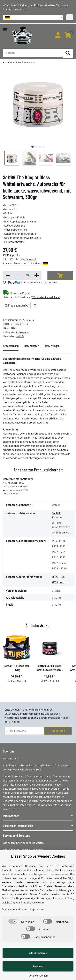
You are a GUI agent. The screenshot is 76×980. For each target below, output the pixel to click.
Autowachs (22, 332)
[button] (57, 35)
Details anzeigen (38, 975)
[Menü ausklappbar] (5, 28)
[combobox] (33, 17)
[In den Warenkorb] (60, 275)
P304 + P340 (59, 568)
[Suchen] (68, 53)
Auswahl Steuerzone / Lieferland (22, 263)
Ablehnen (38, 966)
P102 (55, 540)
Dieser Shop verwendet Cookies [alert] (38, 856)
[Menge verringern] (7, 275)
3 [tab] (40, 147)
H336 (55, 582)
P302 (55, 551)
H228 (55, 576)
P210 (62, 540)
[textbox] (33, 17)
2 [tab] (36, 147)
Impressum (37, 909)
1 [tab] (32, 147)
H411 (62, 582)
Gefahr (56, 504)
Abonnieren (58, 730)
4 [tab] (43, 147)
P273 (55, 546)
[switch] (12, 921)
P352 (62, 557)
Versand (31, 259)
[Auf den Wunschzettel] (35, 305)
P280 (62, 546)
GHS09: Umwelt (61, 532)
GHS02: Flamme (57, 515)
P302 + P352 (59, 562)
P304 (63, 551)
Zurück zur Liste (13, 62)
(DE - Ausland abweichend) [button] (45, 297)
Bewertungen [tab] (51, 346)
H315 (62, 576)
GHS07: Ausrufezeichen (61, 524)
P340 (55, 557)
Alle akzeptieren (38, 952)
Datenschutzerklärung (17, 713)
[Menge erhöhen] (36, 275)
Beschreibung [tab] (11, 346)
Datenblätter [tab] (31, 346)
